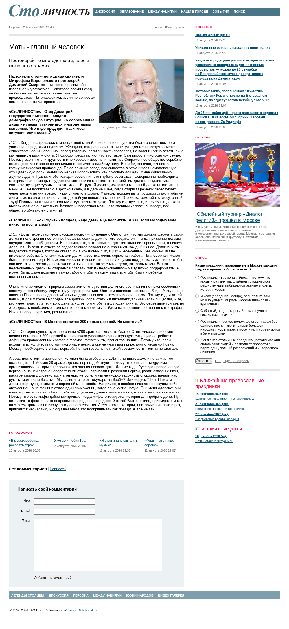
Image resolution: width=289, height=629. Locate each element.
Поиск (239, 11)
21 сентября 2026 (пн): (212, 404)
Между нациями (162, 11)
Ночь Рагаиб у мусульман (214, 441)
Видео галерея (171, 595)
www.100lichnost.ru (83, 610)
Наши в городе (194, 11)
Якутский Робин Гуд (70, 441)
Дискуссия (105, 11)
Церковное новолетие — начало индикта (224, 398)
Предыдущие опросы (232, 361)
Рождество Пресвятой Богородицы (220, 408)
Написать (58, 469)
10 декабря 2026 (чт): (211, 436)
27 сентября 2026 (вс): (212, 414)
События (221, 11)
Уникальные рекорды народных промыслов (232, 48)
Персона (81, 595)
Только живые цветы (212, 35)
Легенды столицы (27, 595)
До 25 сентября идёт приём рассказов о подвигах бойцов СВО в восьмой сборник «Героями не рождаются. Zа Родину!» (236, 117)
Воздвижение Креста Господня (217, 419)
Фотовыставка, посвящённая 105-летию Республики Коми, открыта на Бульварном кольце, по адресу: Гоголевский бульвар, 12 (232, 95)
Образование (132, 11)
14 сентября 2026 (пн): (212, 393)
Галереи (203, 137)
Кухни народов (140, 595)
